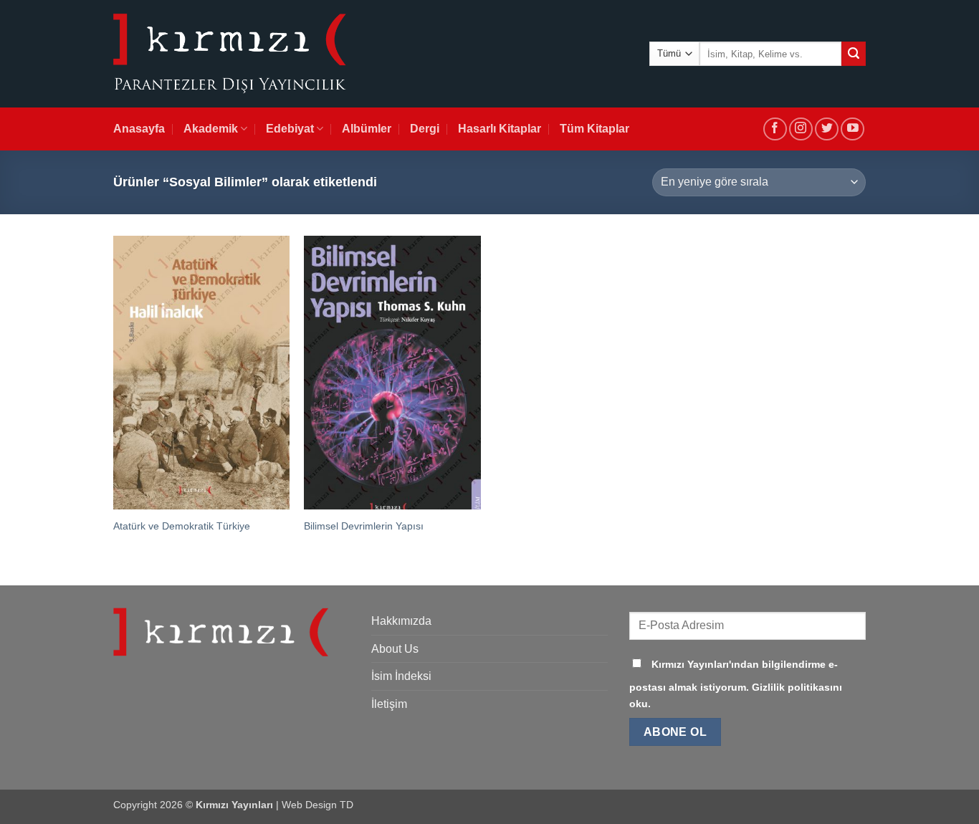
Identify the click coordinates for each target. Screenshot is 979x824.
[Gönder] (853, 54)
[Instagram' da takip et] (801, 129)
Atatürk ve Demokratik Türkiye (181, 526)
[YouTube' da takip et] (852, 129)
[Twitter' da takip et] (827, 129)
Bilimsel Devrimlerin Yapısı (364, 526)
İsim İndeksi (401, 676)
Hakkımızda (401, 621)
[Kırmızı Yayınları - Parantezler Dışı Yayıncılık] (229, 54)
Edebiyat (290, 129)
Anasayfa (139, 129)
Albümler (366, 129)
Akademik (210, 129)
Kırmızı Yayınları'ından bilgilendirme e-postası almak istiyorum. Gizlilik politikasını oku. (735, 683)
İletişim (389, 704)
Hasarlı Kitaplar (499, 129)
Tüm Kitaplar (594, 129)
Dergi (424, 129)
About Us (395, 649)
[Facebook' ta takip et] (775, 129)
